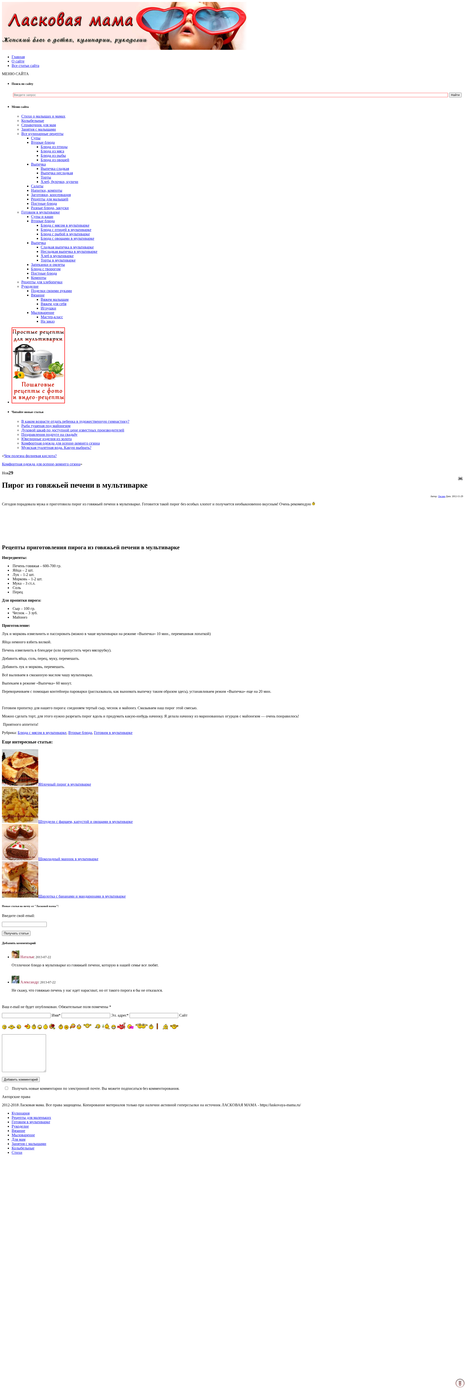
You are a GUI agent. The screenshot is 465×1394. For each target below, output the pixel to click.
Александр (29, 982)
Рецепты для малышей (49, 199)
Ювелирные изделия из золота (46, 439)
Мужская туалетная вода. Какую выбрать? (56, 448)
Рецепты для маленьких (31, 1117)
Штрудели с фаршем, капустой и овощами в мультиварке (85, 822)
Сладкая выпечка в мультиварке (67, 247)
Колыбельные (32, 121)
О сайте (18, 61)
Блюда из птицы (54, 147)
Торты (46, 177)
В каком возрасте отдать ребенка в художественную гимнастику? (75, 421)
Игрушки (48, 308)
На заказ (47, 321)
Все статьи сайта (25, 66)
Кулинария (21, 1113)
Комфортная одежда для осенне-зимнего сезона (60, 443)
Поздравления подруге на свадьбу (49, 434)
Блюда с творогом (46, 269)
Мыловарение (42, 313)
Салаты (37, 186)
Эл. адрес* (120, 1015)
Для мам (18, 1139)
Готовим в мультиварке (40, 212)
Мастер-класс (52, 317)
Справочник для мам (38, 125)
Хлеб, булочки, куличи (59, 182)
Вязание (38, 295)
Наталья (27, 957)
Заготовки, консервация (51, 195)
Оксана (441, 496)
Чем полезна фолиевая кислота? (30, 456)
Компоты (38, 278)
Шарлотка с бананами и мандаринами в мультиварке (82, 896)
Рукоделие (30, 286)
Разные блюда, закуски (50, 208)
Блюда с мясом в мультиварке (65, 225)
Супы (35, 138)
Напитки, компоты (46, 190)
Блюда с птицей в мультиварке (66, 230)
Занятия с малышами (38, 129)
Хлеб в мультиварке (57, 256)
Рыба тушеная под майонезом (45, 426)
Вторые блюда (43, 142)
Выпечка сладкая (55, 169)
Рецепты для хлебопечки (41, 282)
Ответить (19, 973)
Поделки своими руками (51, 291)
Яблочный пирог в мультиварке (64, 784)
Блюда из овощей (55, 160)
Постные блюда (44, 203)
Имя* (56, 1015)
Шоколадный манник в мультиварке (68, 859)
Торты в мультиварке (58, 260)
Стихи (17, 1152)
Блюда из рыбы (53, 155)
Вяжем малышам (55, 299)
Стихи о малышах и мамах (43, 116)
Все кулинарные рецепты (42, 134)
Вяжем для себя (53, 304)
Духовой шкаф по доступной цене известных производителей (72, 430)
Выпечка (38, 164)
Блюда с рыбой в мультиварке (65, 234)
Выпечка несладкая (57, 173)
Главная (18, 57)
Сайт (183, 1015)
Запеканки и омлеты (48, 265)
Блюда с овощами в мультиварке (67, 238)
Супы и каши (42, 217)
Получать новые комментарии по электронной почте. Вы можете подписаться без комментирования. (95, 1088)
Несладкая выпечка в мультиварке (69, 251)
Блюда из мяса (52, 151)
